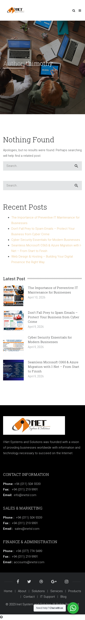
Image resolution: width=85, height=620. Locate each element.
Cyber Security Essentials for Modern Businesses (45, 240)
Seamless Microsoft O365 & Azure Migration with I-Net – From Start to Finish (53, 366)
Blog (63, 597)
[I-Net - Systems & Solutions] (17, 10)
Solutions (38, 591)
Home (8, 591)
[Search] (76, 166)
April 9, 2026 (36, 326)
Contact (29, 597)
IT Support (47, 597)
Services (56, 591)
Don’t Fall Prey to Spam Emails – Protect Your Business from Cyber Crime (53, 317)
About (22, 591)
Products (74, 591)
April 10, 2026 (36, 297)
